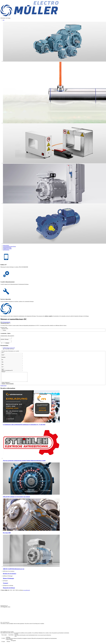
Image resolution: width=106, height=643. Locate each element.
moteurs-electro (6, 245)
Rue (2, 359)
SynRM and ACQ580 (7, 248)
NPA (2, 364)
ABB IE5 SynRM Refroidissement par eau (13, 568)
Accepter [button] (3, 638)
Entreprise (3, 357)
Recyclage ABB (7, 532)
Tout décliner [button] (11, 634)
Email (2, 354)
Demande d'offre (3, 327)
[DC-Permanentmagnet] (5, 322)
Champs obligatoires (5, 382)
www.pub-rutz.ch (26, 590)
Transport (5, 583)
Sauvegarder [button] (13, 640)
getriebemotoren (6, 249)
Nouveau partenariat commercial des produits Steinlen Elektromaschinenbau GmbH (24, 460)
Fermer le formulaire (9, 383)
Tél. (2, 366)
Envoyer (3, 383)
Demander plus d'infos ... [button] (5, 323)
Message (3, 371)
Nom (2, 352)
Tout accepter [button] (4, 634)
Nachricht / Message (4, 339)
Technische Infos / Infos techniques (7, 335)
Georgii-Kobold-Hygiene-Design (9, 246)
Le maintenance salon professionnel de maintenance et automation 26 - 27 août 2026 (24, 424)
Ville (2, 362)
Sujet (2, 369)
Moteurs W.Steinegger (8, 578)
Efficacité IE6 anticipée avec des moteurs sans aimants (16, 496)
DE (3, 20)
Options (4, 330)
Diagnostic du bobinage (9, 587)
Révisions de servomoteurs (9, 573)
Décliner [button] (8, 641)
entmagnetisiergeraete (7, 247)
